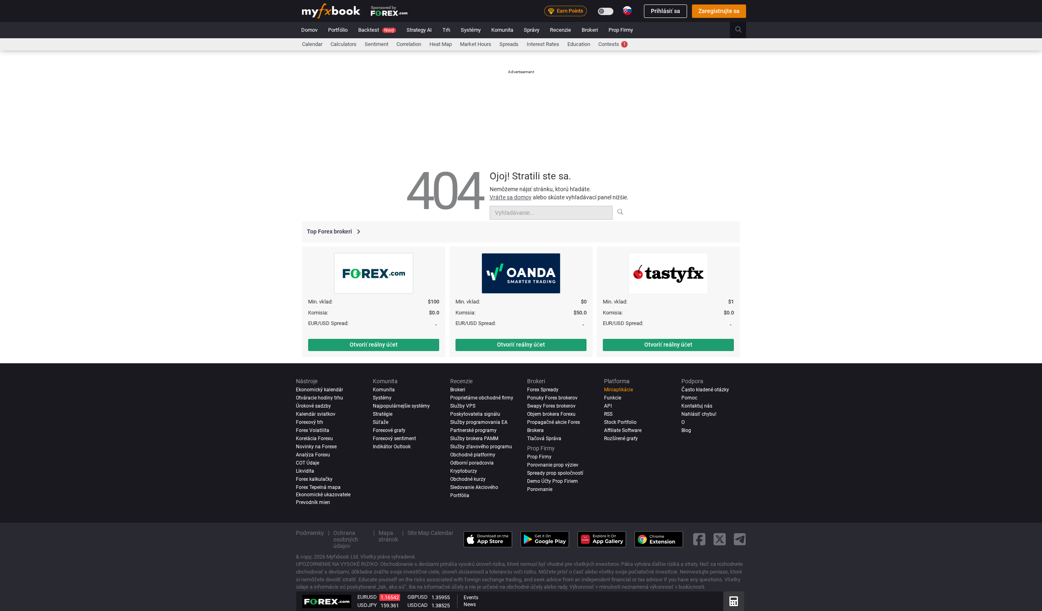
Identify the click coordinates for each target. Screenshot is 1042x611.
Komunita (502, 30)
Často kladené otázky (705, 390)
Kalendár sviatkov (315, 414)
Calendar (312, 44)
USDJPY (367, 605)
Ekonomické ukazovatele (323, 494)
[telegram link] (740, 539)
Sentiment (376, 44)
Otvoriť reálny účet (374, 344)
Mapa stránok (388, 535)
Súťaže (380, 422)
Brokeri (590, 30)
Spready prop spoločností (555, 473)
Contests (612, 44)
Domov (309, 30)
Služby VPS (462, 406)
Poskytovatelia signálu (475, 414)
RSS (608, 414)
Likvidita (305, 471)
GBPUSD (417, 597)
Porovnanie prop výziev (552, 464)
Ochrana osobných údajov (345, 539)
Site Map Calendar (430, 532)
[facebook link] (699, 539)
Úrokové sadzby (313, 406)
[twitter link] (720, 539)
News (470, 604)
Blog (686, 430)
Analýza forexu (313, 454)
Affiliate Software (622, 430)
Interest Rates (543, 44)
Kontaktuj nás (696, 406)
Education (578, 44)
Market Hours (475, 44)
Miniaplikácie (618, 390)
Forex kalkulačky (314, 479)
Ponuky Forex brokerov (552, 398)
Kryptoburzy (463, 471)
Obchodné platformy (472, 454)
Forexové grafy (389, 430)
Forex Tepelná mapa (318, 487)
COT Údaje (307, 462)
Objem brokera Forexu (551, 414)
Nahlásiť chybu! (698, 414)
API (608, 406)
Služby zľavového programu (481, 446)
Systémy (471, 30)
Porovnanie (539, 489)
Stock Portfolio (620, 422)
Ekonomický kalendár (319, 390)
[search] (743, 30)
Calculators (344, 44)
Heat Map (440, 44)
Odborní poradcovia (472, 462)
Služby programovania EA (479, 422)
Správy (531, 30)
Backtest (376, 30)
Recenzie (560, 30)
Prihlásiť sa (665, 11)
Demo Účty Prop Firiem (552, 481)
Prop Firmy (621, 30)
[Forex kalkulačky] (733, 601)
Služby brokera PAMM (474, 438)
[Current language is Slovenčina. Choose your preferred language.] (627, 10)
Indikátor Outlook (392, 446)
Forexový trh (309, 422)
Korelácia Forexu (314, 438)
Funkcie (612, 398)
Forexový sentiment (394, 438)
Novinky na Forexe (316, 446)
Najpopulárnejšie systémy (401, 406)
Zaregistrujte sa (719, 11)
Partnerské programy (473, 430)
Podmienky (310, 532)
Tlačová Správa (544, 438)
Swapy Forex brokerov (551, 406)
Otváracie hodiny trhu (319, 398)
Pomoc (689, 398)
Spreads (509, 44)
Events (471, 597)
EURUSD (367, 597)
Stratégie (382, 414)
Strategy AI (419, 30)
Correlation (408, 44)
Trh (446, 30)
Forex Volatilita (312, 430)
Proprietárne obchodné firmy (481, 398)
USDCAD (417, 605)
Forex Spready (542, 390)
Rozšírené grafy (621, 438)
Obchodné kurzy (468, 479)
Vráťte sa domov (511, 197)
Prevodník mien (313, 502)
